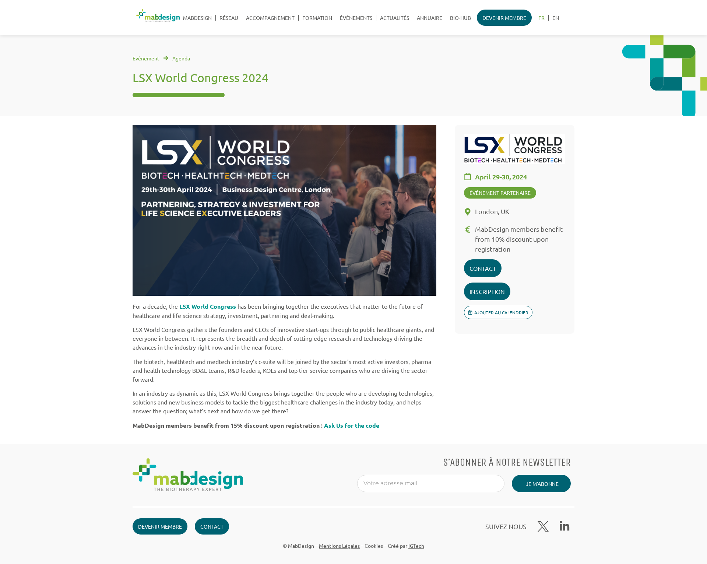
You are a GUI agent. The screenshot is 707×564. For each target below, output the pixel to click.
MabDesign (197, 17)
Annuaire (429, 17)
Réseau (228, 17)
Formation (317, 17)
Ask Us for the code (351, 425)
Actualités (394, 17)
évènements (356, 17)
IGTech (416, 545)
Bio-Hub (460, 17)
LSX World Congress (207, 306)
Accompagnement (270, 17)
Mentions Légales (339, 545)
